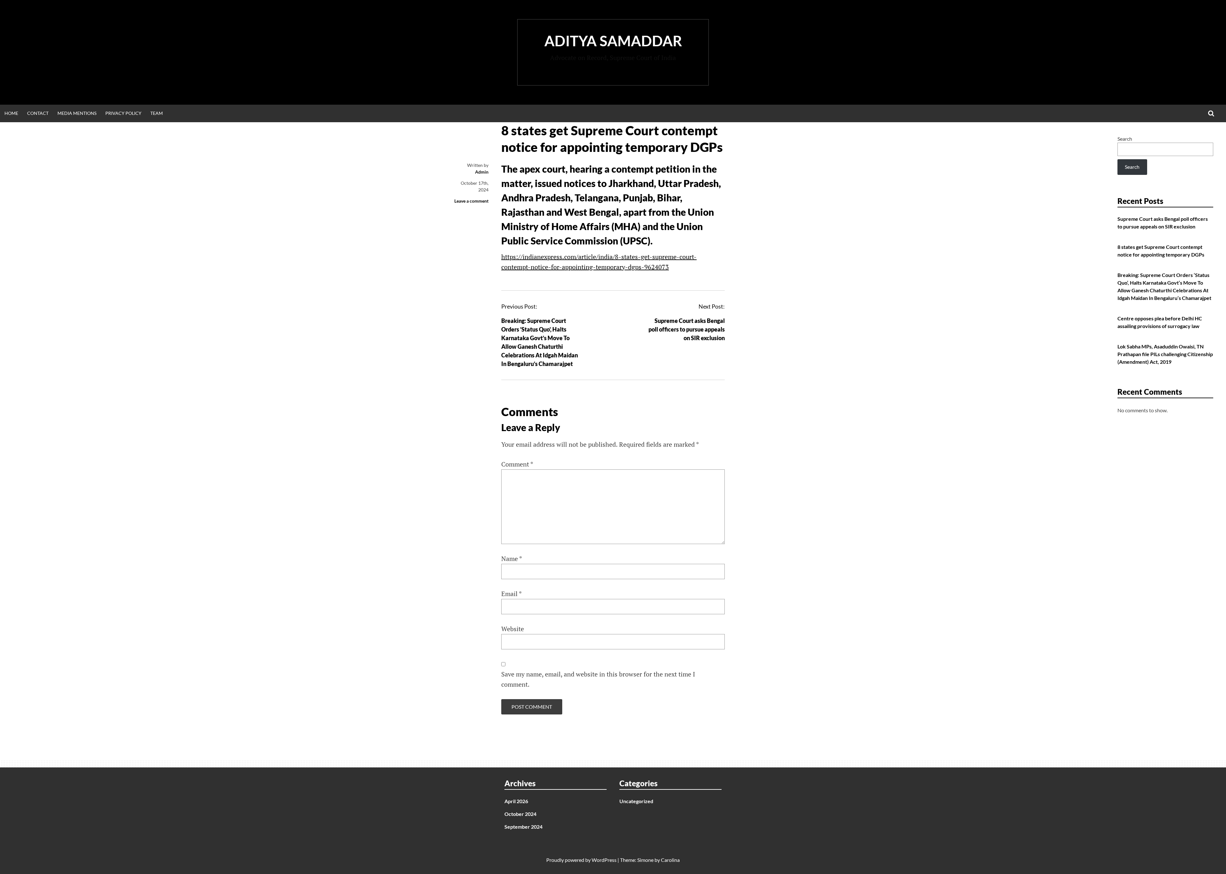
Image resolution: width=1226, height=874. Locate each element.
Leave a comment (471, 201)
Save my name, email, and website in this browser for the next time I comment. (598, 679)
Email (511, 593)
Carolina (670, 860)
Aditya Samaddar (613, 40)
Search (1124, 139)
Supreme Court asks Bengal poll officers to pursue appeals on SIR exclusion (686, 329)
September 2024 (523, 827)
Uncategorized (636, 801)
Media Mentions (76, 113)
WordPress (604, 860)
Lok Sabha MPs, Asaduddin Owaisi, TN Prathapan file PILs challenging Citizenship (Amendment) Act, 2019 (1165, 354)
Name (511, 558)
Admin (481, 172)
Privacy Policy (123, 113)
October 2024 (520, 814)
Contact (38, 113)
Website (512, 628)
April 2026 (516, 801)
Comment (517, 464)
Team (156, 113)
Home (11, 113)
